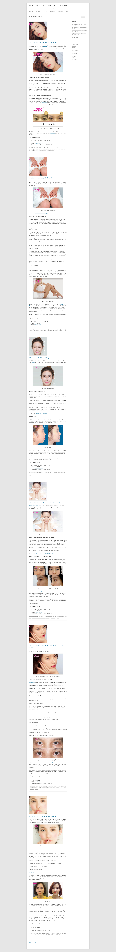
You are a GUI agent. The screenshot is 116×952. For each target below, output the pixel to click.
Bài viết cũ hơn (32, 942)
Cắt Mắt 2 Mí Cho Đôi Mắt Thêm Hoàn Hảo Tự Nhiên (49, 6)
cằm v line (55, 472)
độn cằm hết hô (38, 474)
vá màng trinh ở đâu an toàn (52, 330)
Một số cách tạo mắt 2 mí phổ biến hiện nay (42, 816)
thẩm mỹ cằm (49, 474)
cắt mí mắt (36, 149)
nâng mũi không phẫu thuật (39, 591)
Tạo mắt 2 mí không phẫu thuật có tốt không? (43, 42)
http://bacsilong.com (39, 143)
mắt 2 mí (33, 934)
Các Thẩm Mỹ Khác (41, 329)
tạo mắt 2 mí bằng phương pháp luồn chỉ (44, 787)
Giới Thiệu (38, 11)
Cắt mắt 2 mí (44, 102)
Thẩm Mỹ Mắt (52, 11)
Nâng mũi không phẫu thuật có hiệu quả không (44, 553)
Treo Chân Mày (74, 59)
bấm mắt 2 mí (52, 762)
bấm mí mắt (63, 147)
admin (52, 150)
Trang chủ (31, 11)
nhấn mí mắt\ (56, 149)
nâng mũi (61, 616)
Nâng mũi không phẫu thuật (35, 505)
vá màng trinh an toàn (42, 330)
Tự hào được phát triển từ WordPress (35, 946)
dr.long (43, 149)
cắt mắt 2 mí (31, 149)
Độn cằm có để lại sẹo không (41, 413)
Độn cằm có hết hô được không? (39, 358)
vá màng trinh (35, 330)
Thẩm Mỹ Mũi (40, 616)
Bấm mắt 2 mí (32, 682)
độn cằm (33, 362)
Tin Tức (67, 11)
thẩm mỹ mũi (38, 618)
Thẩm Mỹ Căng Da (75, 50)
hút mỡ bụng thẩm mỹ (49, 149)
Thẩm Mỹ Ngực (74, 56)
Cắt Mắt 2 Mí (44, 11)
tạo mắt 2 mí (46, 46)
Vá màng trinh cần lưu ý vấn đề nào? (40, 178)
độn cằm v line (43, 474)
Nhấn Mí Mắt (40, 786)
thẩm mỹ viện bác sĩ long (56, 474)
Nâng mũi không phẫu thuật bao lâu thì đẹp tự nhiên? (46, 503)
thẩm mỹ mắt (42, 150)
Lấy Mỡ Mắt (74, 47)
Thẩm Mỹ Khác (60, 11)
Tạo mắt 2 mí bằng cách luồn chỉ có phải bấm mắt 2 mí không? (46, 646)
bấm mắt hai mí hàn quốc (56, 147)
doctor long (40, 149)
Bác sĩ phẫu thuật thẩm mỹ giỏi (41, 213)
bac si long (49, 147)
